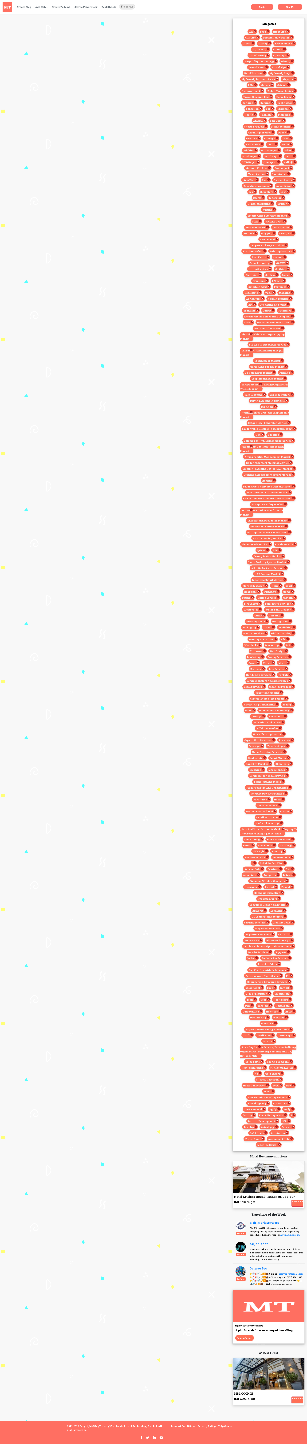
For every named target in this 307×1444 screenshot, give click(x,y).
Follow (240, 1233)
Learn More (244, 1338)
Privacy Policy (206, 1426)
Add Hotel (41, 7)
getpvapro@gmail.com (291, 1273)
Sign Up (290, 7)
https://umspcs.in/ (290, 1234)
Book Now (297, 1201)
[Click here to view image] (241, 1225)
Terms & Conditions (183, 1426)
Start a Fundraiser (86, 7)
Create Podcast (61, 7)
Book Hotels (109, 7)
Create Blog (24, 7)
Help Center (225, 1426)
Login (262, 7)
